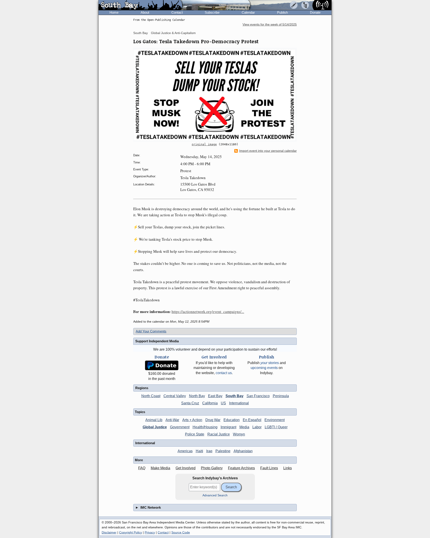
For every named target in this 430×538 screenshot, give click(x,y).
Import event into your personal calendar (268, 150)
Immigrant (228, 427)
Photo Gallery (212, 468)
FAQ (141, 468)
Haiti (199, 451)
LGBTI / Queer (276, 427)
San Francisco (258, 396)
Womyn (239, 434)
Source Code (180, 532)
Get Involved (186, 468)
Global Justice (155, 427)
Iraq (209, 451)
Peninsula (281, 396)
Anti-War (172, 420)
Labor (257, 427)
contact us (224, 373)
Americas (185, 451)
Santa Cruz (190, 403)
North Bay (197, 396)
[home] (140, 5)
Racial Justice (218, 434)
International (239, 403)
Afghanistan (243, 451)
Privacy (150, 532)
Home (114, 12)
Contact (177, 12)
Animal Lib (153, 420)
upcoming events (264, 368)
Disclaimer (109, 532)
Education (232, 420)
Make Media (160, 468)
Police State (194, 434)
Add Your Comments (151, 331)
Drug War (212, 420)
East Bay (215, 396)
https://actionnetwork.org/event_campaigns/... (208, 311)
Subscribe (212, 12)
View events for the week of (270, 24)
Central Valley (174, 396)
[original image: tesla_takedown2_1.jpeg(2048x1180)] (215, 95)
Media (244, 427)
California (210, 403)
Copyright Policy (130, 532)
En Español (252, 420)
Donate (315, 12)
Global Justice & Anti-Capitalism (173, 33)
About (145, 12)
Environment (274, 420)
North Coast (150, 396)
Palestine (222, 451)
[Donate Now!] (162, 365)
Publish (282, 12)
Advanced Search (215, 495)
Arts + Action (192, 420)
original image (204, 144)
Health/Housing (205, 427)
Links (287, 468)
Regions (141, 388)
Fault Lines (269, 468)
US (223, 403)
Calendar (248, 12)
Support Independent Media (157, 341)
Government (179, 427)
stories (269, 363)
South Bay (140, 33)
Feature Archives (241, 468)
